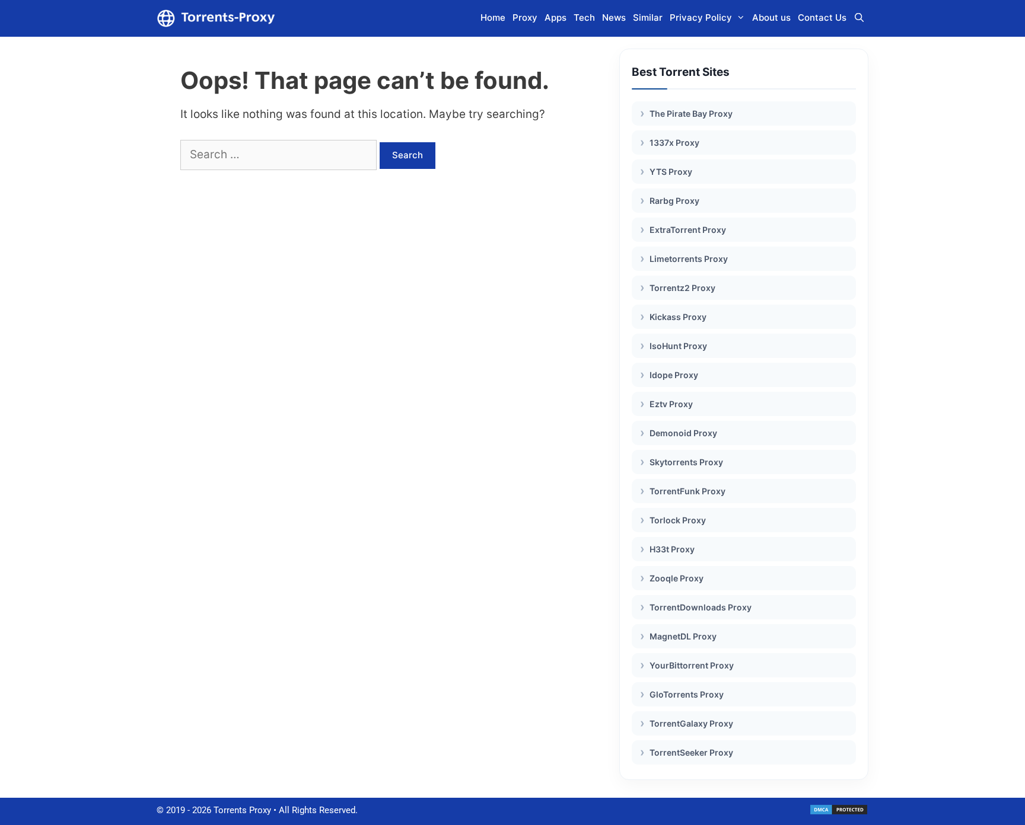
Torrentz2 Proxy (682, 288)
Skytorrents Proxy (686, 462)
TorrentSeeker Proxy (691, 752)
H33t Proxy (672, 549)
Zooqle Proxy (677, 578)
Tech (584, 17)
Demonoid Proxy (683, 433)
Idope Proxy (674, 375)
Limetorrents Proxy (689, 259)
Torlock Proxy (678, 520)
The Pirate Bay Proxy (691, 113)
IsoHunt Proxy (678, 346)
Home (492, 17)
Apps (555, 17)
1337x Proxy (674, 143)
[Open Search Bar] (859, 18)
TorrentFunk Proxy (687, 491)
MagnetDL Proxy (683, 636)
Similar (648, 17)
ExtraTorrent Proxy (688, 230)
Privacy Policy (701, 17)
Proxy (524, 17)
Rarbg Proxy (674, 201)
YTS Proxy (671, 172)
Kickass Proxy (678, 317)
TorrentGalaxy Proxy (691, 723)
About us (771, 17)
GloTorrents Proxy (687, 694)
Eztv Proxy (671, 404)
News (614, 17)
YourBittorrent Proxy (692, 665)
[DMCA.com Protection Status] (838, 812)
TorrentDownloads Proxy (701, 607)
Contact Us (822, 17)
